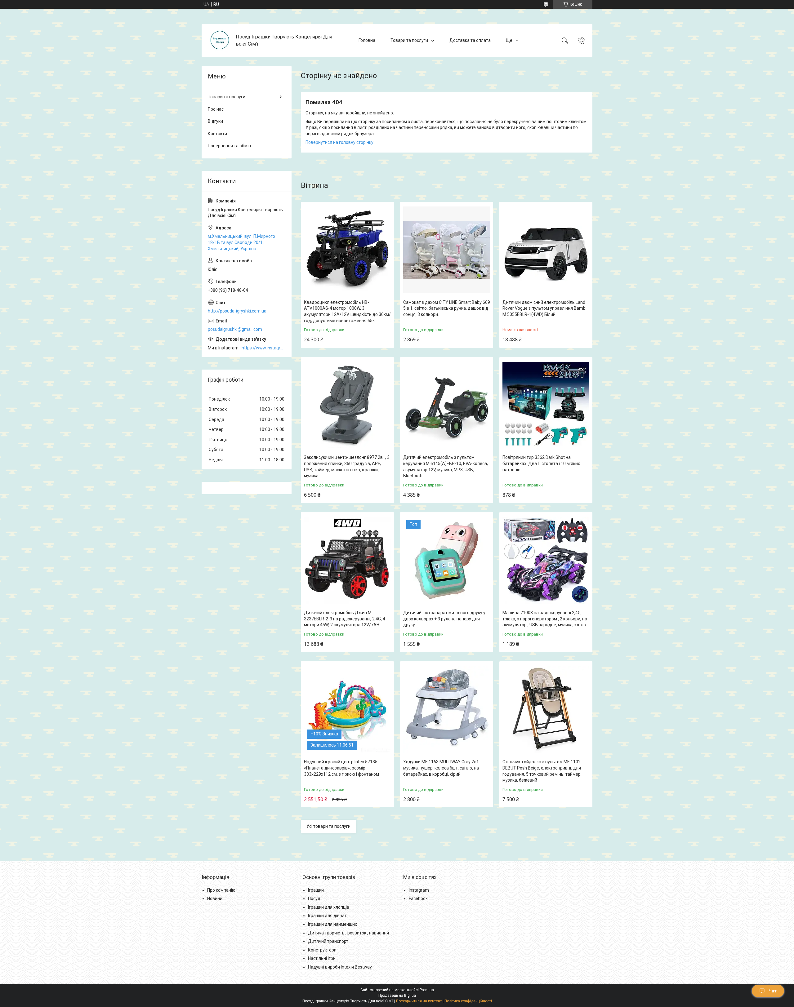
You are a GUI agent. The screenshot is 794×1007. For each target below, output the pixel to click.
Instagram (419, 890)
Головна (367, 40)
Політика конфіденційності (468, 1001)
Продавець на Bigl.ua (397, 995)
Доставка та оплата (470, 40)
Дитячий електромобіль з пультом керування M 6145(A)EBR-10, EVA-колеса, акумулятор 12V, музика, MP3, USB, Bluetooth (445, 466)
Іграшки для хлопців (328, 907)
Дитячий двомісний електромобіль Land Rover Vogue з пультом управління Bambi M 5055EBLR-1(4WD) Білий (544, 308)
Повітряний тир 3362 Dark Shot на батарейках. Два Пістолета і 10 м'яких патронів (541, 463)
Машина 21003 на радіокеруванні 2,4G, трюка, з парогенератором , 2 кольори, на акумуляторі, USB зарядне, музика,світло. (544, 618)
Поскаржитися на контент (419, 1001)
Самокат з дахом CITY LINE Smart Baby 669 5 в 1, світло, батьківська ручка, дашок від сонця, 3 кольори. (446, 308)
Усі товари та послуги (328, 826)
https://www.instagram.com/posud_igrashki (263, 347)
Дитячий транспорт (328, 941)
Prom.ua (427, 990)
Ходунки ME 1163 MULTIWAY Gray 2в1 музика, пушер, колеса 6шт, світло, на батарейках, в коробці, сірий (441, 767)
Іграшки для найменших (332, 924)
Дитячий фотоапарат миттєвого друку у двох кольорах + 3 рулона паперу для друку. (444, 618)
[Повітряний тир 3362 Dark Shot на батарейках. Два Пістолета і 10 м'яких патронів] (545, 405)
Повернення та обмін (229, 145)
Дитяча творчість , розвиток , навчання (348, 932)
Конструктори (322, 949)
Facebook (418, 898)
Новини (214, 898)
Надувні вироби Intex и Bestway (340, 967)
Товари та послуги (409, 40)
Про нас (216, 109)
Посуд (314, 898)
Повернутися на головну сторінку (339, 142)
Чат (773, 990)
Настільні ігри (322, 958)
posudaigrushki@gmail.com (235, 329)
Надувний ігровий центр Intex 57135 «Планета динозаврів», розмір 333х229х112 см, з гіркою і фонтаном (341, 767)
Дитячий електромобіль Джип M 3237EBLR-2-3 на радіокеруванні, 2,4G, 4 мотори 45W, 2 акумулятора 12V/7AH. (344, 618)
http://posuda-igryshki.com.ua (237, 310)
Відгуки (215, 121)
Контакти (217, 133)
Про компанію (221, 890)
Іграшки (316, 890)
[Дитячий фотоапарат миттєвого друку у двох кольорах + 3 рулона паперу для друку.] (446, 560)
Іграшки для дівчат (327, 915)
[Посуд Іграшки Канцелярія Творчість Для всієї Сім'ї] (219, 40)
